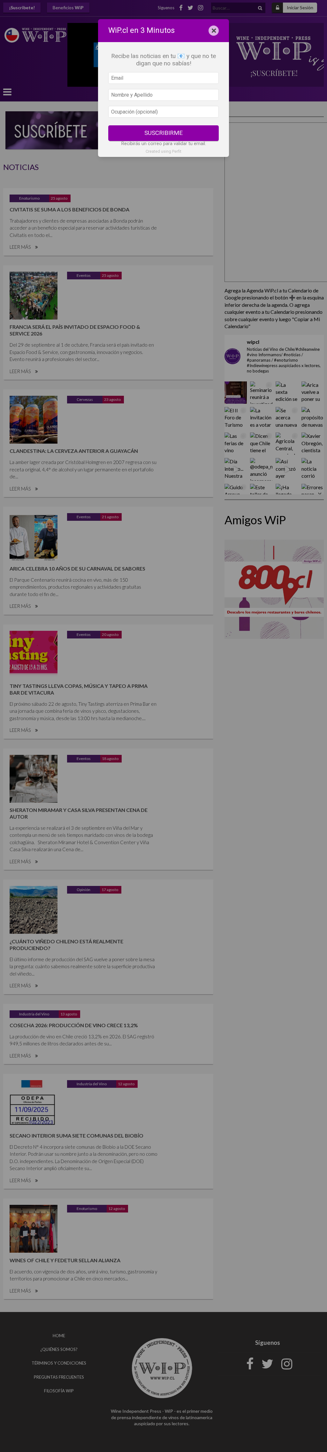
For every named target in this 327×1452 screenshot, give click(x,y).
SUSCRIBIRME (163, 132)
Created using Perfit (163, 151)
